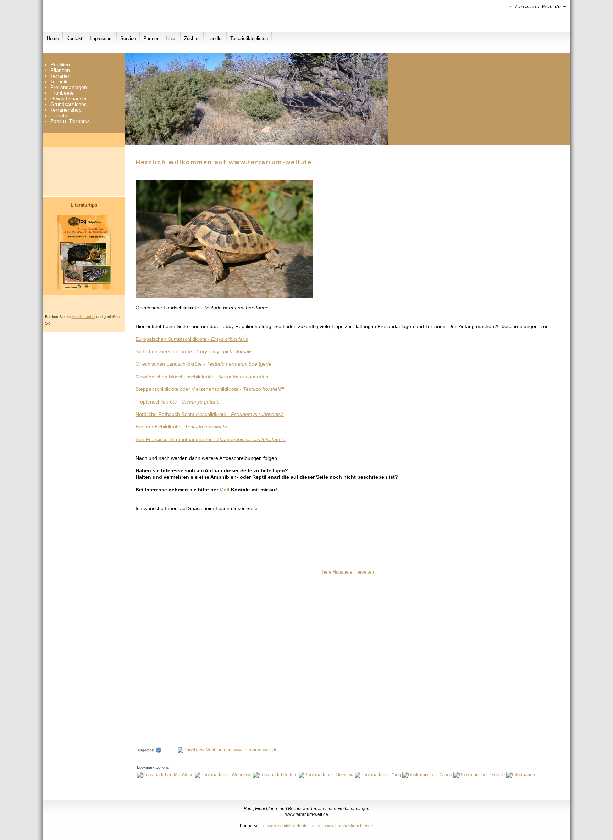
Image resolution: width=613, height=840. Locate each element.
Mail (225, 489)
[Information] (520, 774)
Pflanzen (60, 70)
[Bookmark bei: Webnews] (224, 774)
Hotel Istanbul (83, 317)
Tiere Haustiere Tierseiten (347, 572)
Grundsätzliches (68, 104)
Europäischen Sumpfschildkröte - (192, 339)
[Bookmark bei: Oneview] (327, 774)
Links (171, 38)
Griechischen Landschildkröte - (203, 364)
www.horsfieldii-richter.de (349, 825)
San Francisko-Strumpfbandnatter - (211, 439)
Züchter (192, 38)
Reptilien (60, 64)
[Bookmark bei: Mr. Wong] (166, 774)
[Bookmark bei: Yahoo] (427, 774)
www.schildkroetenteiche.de (295, 825)
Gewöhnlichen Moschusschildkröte (203, 376)
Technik (58, 81)
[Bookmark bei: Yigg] (378, 774)
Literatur (59, 115)
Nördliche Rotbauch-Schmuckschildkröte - (210, 414)
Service (128, 38)
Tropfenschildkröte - (178, 402)
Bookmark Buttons (153, 767)
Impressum (101, 38)
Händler (215, 38)
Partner (150, 38)
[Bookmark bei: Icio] (276, 774)
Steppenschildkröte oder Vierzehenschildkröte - (210, 389)
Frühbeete (62, 93)
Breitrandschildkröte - (181, 426)
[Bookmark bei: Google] (479, 774)
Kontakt (74, 38)
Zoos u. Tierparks (70, 121)
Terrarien (60, 76)
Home (53, 38)
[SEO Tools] (149, 751)
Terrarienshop (66, 110)
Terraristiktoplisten (249, 38)
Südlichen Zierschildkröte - (194, 351)
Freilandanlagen (68, 87)
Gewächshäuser (68, 98)
